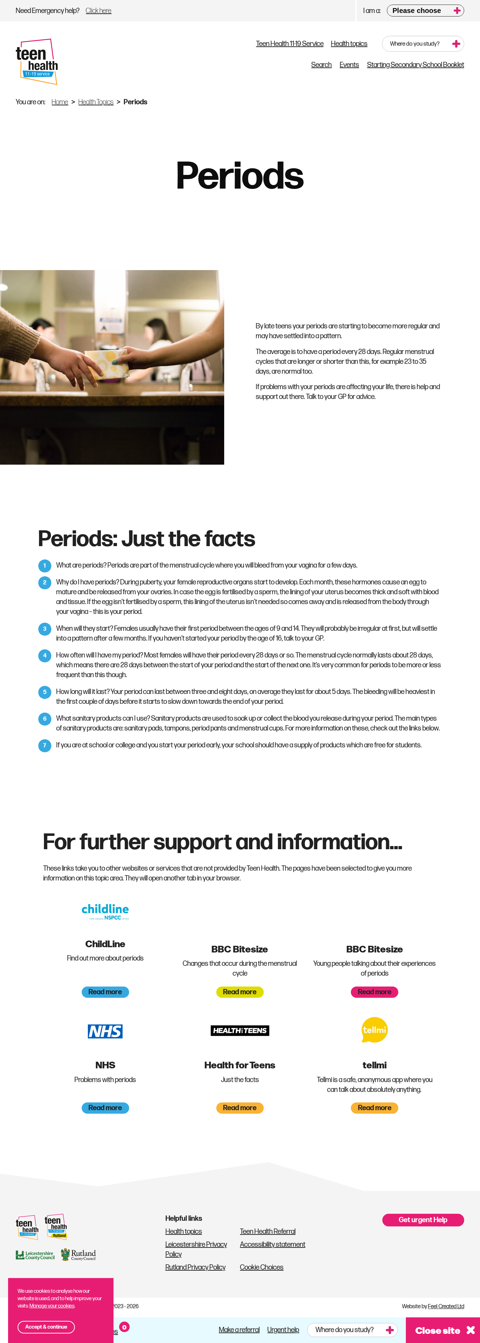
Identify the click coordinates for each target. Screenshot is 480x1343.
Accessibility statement (272, 1244)
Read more (105, 992)
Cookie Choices (262, 1267)
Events (349, 64)
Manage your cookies (52, 1306)
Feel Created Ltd (446, 1306)
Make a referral (239, 1330)
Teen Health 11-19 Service (290, 43)
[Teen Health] (36, 62)
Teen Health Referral (268, 1231)
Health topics (349, 43)
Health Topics (95, 102)
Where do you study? (415, 43)
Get (423, 1220)
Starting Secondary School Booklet (415, 64)
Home (60, 102)
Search (321, 64)
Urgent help (283, 1330)
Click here (98, 11)
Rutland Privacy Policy (196, 1267)
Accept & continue (46, 1327)
